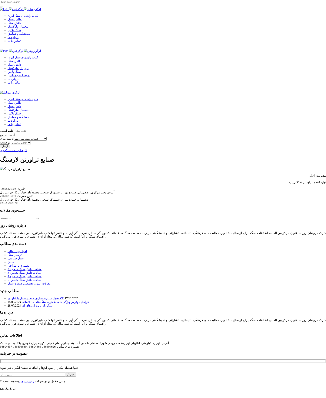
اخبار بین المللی (17, 251)
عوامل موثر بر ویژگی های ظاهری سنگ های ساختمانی (55, 302)
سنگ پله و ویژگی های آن (37, 305)
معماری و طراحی (19, 265)
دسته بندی (6, 138)
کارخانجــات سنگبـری (13, 150)
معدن (11, 262)
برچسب (5, 142)
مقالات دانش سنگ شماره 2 (25, 269)
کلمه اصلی (6, 130)
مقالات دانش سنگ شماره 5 (25, 279)
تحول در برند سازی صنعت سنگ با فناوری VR (36, 298)
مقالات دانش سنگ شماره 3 (25, 272)
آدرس (3, 134)
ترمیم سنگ (15, 254)
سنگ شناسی (16, 258)
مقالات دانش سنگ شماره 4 (25, 276)
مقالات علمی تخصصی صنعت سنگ (29, 283)
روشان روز (26, 381)
